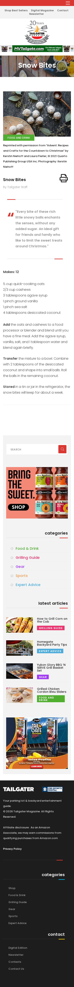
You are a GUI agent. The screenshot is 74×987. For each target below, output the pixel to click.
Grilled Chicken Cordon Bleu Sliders (51, 690)
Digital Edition (17, 948)
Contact (62, 10)
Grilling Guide (28, 557)
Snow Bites (14, 180)
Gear (20, 566)
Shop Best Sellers (16, 10)
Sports (22, 575)
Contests (14, 962)
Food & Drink (27, 548)
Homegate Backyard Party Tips (52, 643)
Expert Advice (28, 584)
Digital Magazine (42, 10)
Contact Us (16, 969)
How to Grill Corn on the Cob (52, 620)
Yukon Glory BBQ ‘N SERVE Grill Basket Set (51, 668)
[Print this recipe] (64, 178)
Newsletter (36, 14)
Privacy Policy (12, 849)
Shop (11, 888)
